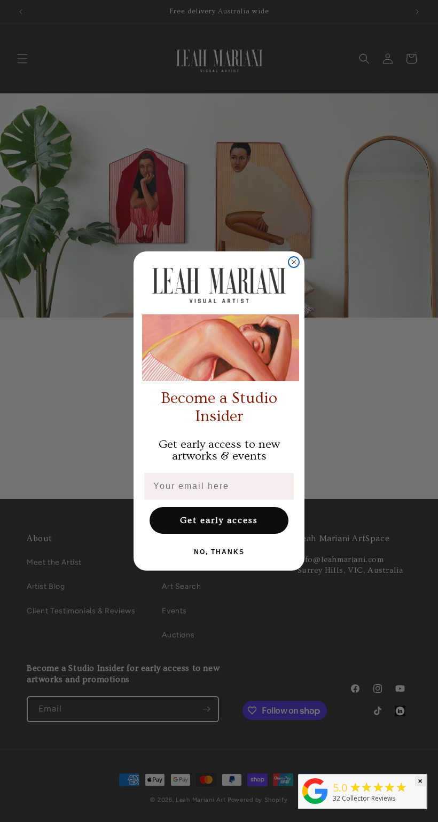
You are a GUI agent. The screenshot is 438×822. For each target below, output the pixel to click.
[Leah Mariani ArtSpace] (315, 804)
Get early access (219, 520)
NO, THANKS (219, 552)
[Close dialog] (293, 262)
